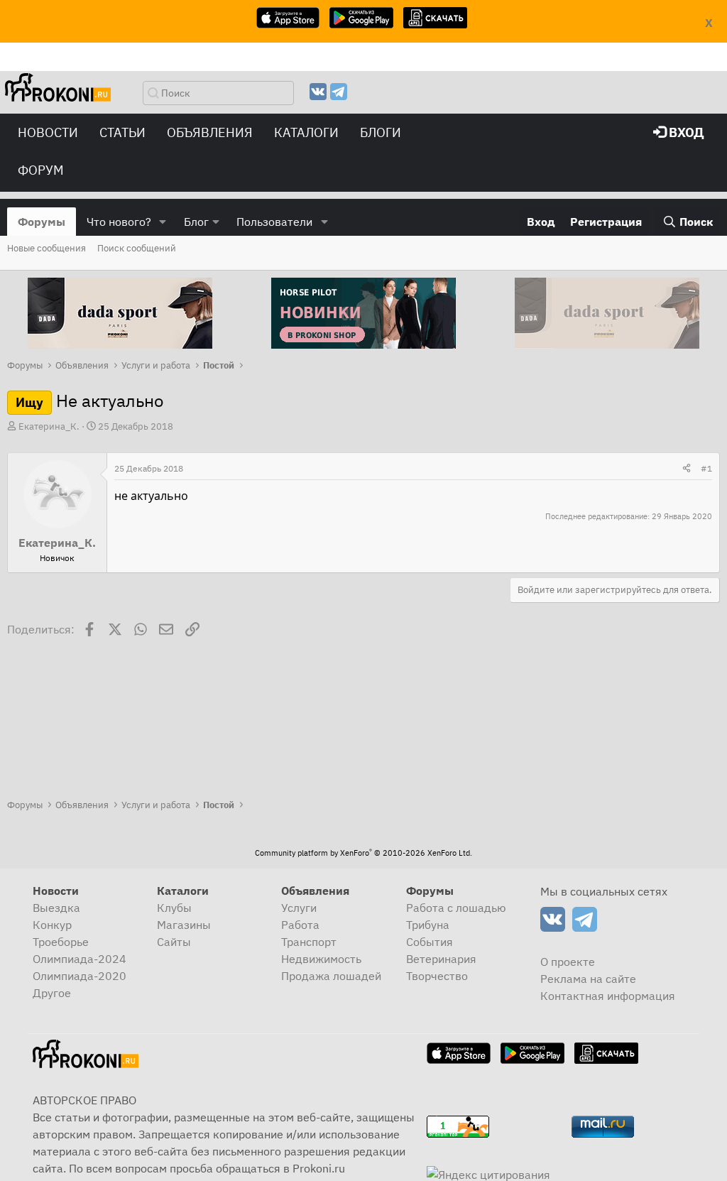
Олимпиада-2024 (79, 959)
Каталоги (306, 132)
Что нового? (119, 221)
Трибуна (427, 925)
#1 (706, 468)
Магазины (184, 925)
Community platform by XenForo (363, 853)
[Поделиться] (686, 468)
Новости (48, 132)
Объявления (210, 132)
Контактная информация (607, 996)
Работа (300, 925)
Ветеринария (441, 959)
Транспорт (309, 942)
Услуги (299, 907)
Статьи (122, 132)
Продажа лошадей (331, 976)
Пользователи (274, 221)
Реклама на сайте (588, 979)
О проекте (567, 961)
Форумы (41, 221)
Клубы (174, 907)
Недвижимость (321, 959)
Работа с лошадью (456, 907)
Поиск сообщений (136, 248)
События (429, 942)
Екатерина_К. (49, 426)
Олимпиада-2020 (79, 976)
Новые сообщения (46, 248)
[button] (163, 221)
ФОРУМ (41, 170)
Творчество (437, 976)
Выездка (56, 907)
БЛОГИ (380, 132)
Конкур (52, 925)
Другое (52, 993)
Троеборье (61, 942)
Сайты (174, 942)
